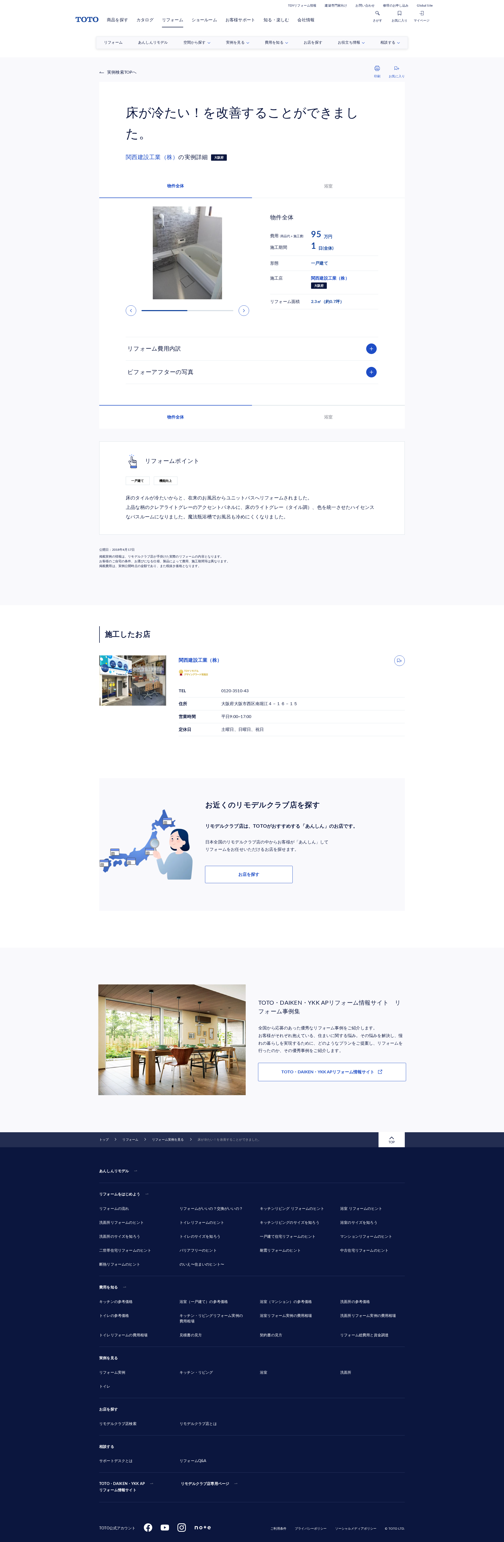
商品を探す (117, 20)
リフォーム (172, 20)
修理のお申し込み (395, 5)
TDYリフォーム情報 (302, 5)
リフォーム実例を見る (168, 1139)
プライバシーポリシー (311, 1528)
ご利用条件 (278, 1528)
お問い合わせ (365, 5)
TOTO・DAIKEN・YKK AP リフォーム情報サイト (122, 1487)
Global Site (425, 5)
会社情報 (305, 20)
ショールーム (204, 20)
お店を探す (248, 874)
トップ (104, 1139)
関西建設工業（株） (152, 157)
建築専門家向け (336, 5)
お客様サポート (240, 20)
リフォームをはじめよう (119, 1194)
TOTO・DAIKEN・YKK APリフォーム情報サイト (327, 1072)
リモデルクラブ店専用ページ (205, 1484)
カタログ (145, 20)
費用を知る (108, 1287)
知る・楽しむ (276, 20)
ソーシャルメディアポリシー (356, 1528)
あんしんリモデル (114, 1171)
